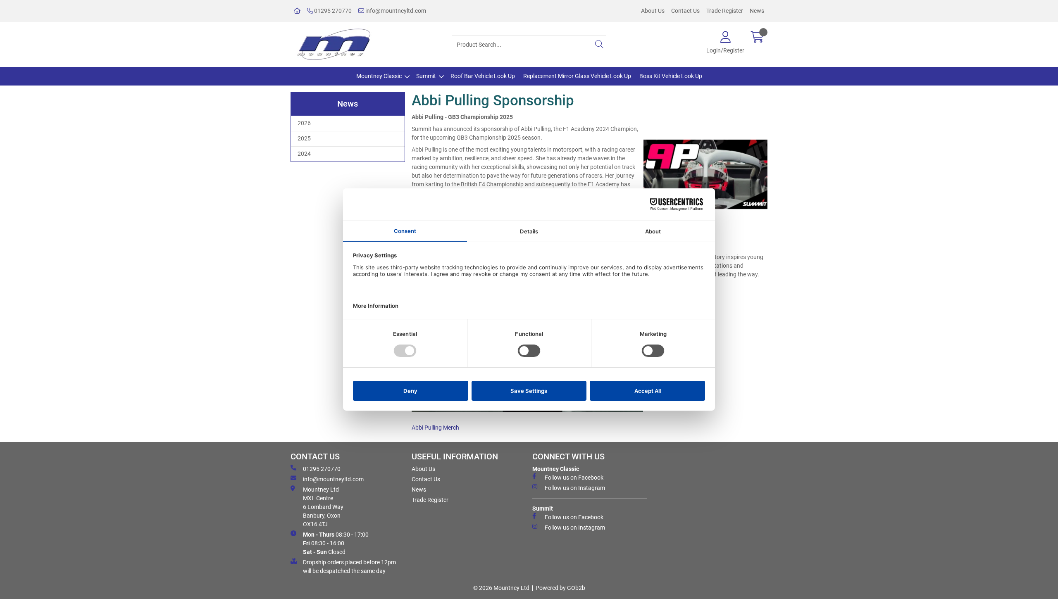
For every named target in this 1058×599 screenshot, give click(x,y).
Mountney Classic (379, 76)
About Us (653, 10)
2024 (304, 153)
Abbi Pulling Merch (435, 427)
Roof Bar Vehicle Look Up (482, 76)
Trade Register (724, 10)
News (757, 10)
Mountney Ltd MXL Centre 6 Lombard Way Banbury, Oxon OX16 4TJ (323, 507)
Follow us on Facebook (574, 477)
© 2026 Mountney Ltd (501, 588)
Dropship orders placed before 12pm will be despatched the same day (349, 566)
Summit (426, 76)
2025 (304, 138)
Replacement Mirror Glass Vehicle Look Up (577, 76)
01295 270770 (332, 10)
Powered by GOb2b (560, 588)
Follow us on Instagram (575, 488)
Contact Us (685, 10)
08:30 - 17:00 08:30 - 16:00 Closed (336, 543)
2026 (304, 123)
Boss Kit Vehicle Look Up (670, 76)
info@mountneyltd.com (395, 10)
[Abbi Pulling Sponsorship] (705, 174)
